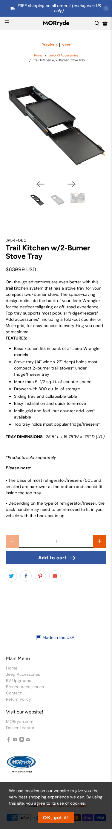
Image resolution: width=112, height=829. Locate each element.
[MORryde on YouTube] (15, 740)
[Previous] (40, 184)
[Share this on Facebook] (26, 576)
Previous (50, 45)
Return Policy (18, 699)
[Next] (71, 184)
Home (38, 55)
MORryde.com (19, 721)
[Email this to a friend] (55, 576)
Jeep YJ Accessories (63, 55)
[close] (106, 8)
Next (66, 45)
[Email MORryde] (27, 740)
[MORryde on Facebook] (8, 740)
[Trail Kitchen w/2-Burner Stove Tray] (56, 125)
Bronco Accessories (25, 686)
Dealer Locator (20, 727)
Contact (14, 693)
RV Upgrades (18, 680)
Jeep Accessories (23, 674)
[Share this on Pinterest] (40, 576)
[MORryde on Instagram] (21, 740)
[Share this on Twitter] (11, 576)
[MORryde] (21, 767)
